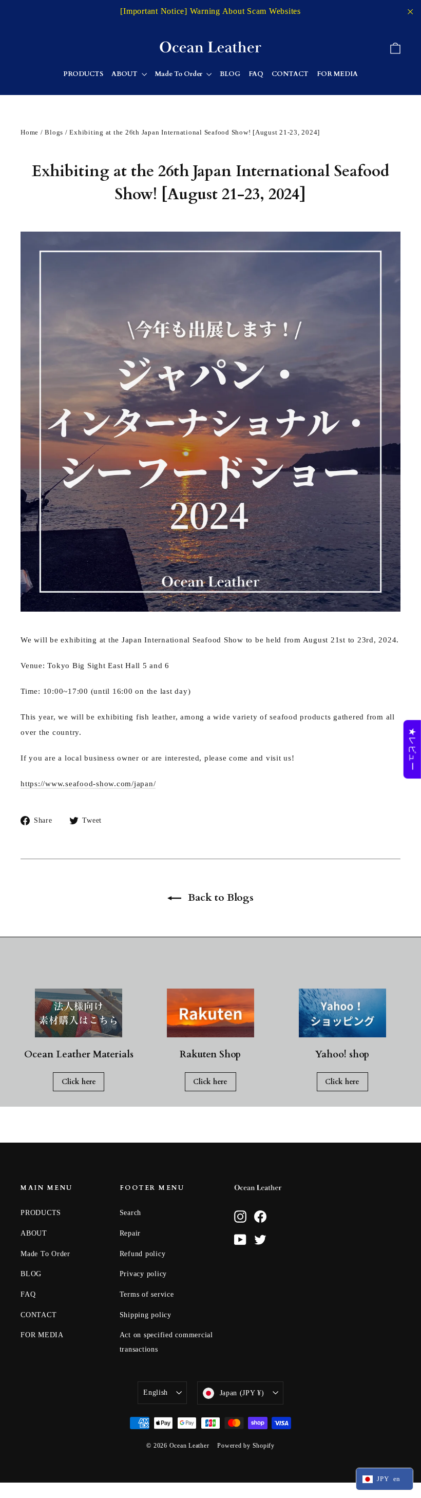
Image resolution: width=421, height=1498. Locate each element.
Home (30, 132)
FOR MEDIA (337, 74)
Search (131, 1213)
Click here (79, 1082)
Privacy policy (143, 1274)
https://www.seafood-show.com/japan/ (88, 784)
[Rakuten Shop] (210, 1013)
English (155, 1392)
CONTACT (290, 74)
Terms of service (147, 1294)
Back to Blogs (219, 897)
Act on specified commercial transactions (166, 1342)
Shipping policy (145, 1315)
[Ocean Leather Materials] (78, 1013)
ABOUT (125, 74)
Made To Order (179, 74)
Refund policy (143, 1254)
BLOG (230, 74)
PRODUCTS (83, 74)
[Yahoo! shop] (342, 1013)
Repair (130, 1233)
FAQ (255, 74)
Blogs (54, 132)
